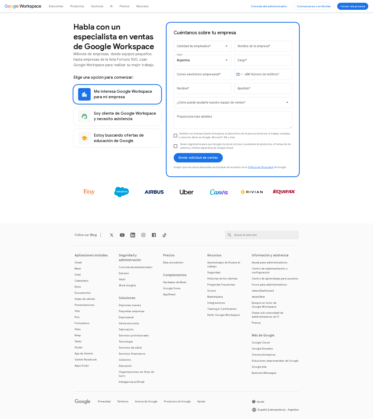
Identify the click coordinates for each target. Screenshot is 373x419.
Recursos (142, 6)
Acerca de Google (146, 401)
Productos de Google (177, 401)
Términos (122, 401)
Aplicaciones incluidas (91, 255)
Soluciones (56, 6)
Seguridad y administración (130, 257)
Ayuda (201, 401)
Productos (77, 6)
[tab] (117, 94)
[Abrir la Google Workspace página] (23, 6)
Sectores (97, 6)
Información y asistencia (270, 255)
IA (111, 6)
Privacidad (104, 401)
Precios (124, 6)
